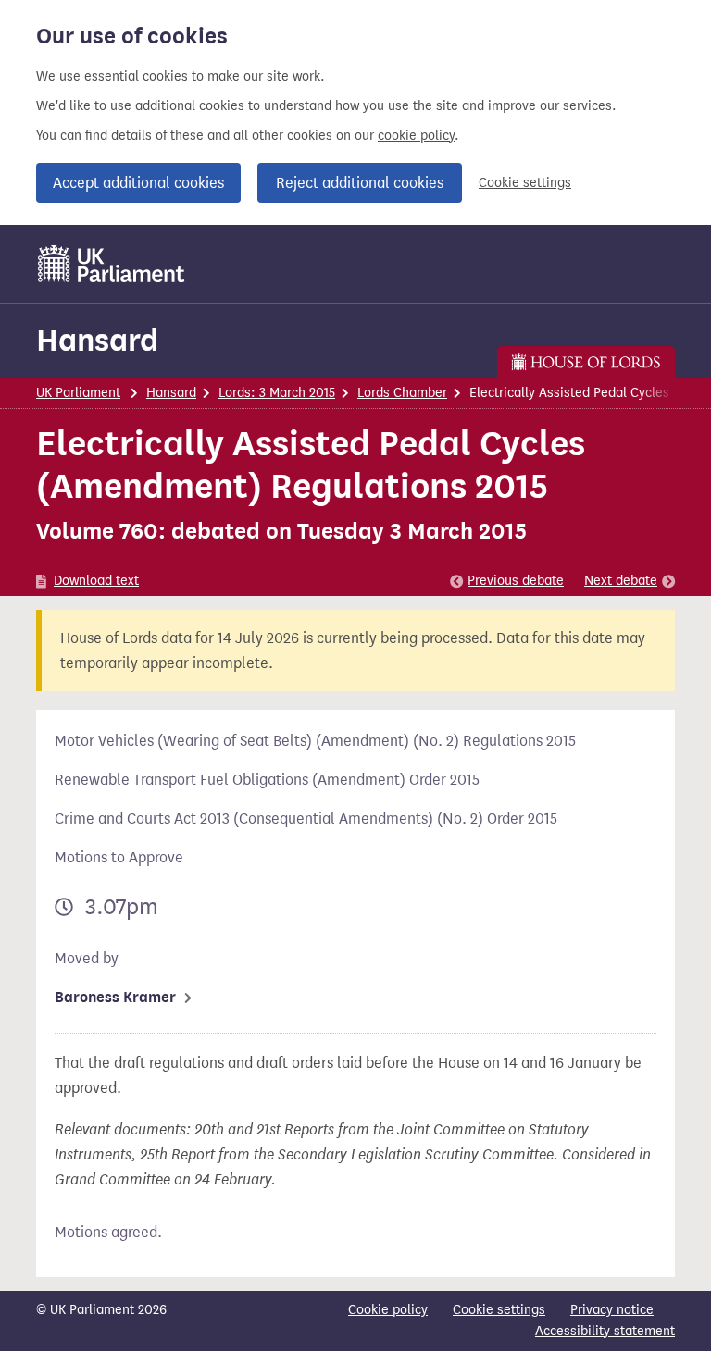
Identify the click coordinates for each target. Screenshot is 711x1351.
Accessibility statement (605, 1331)
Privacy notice (612, 1310)
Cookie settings (525, 183)
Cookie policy (388, 1310)
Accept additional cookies (138, 183)
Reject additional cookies (359, 183)
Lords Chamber (402, 393)
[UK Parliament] (111, 263)
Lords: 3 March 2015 (276, 393)
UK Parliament (78, 393)
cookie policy (416, 135)
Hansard (97, 340)
